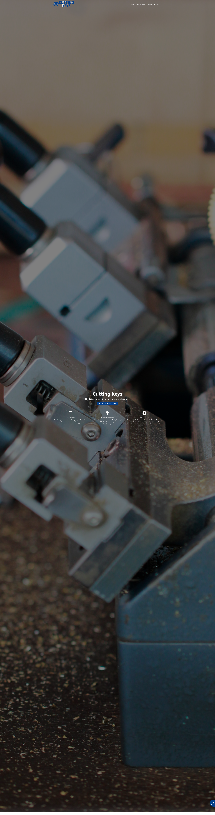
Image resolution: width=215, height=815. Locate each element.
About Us (150, 4)
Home (133, 4)
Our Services (141, 4)
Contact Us (157, 4)
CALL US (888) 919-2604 (108, 403)
